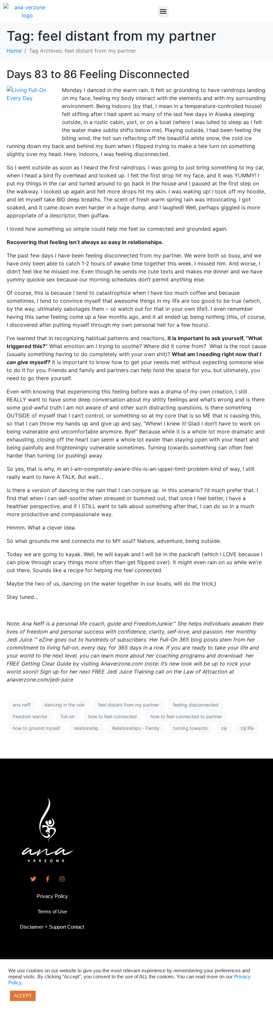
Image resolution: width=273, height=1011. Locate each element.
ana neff (22, 705)
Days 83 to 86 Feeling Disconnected (98, 74)
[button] (163, 11)
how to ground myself (36, 728)
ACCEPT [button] (23, 995)
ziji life (247, 728)
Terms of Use (52, 911)
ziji (224, 728)
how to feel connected (112, 716)
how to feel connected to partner (186, 716)
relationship (86, 728)
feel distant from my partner (128, 705)
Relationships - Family (135, 728)
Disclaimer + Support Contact (52, 927)
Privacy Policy (52, 896)
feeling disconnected (195, 705)
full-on (68, 716)
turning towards (190, 728)
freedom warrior (30, 716)
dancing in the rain (64, 705)
